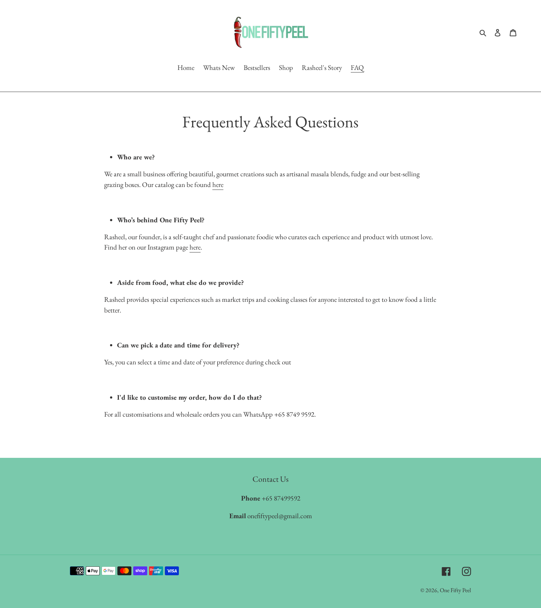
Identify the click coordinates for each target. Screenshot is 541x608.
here (217, 184)
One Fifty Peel (455, 590)
